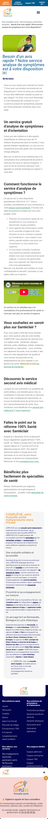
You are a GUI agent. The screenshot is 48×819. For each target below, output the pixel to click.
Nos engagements (10, 753)
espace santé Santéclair (19, 208)
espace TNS (30, 3)
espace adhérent (6, 3)
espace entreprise (18, 3)
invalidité (19, 568)
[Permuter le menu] (38, 12)
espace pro (42, 3)
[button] (44, 772)
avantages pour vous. (29, 461)
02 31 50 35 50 (28, 812)
